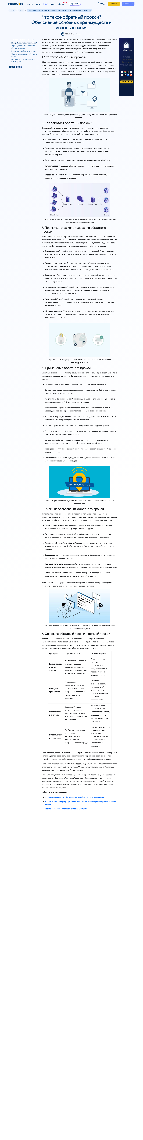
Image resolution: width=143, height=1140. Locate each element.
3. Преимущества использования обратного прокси (23, 47)
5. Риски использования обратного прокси (24, 55)
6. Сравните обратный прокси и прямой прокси (23, 60)
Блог (45, 4)
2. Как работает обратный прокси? (24, 43)
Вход (102, 4)
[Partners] (74, 4)
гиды (52, 4)
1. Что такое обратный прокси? (22, 40)
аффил (62, 3)
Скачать (113, 4)
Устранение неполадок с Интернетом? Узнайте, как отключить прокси (74, 797)
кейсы (30, 4)
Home (12, 10)
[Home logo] (15, 4)
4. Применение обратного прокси (23, 51)
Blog (21, 10)
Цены (38, 4)
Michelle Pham (69, 34)
